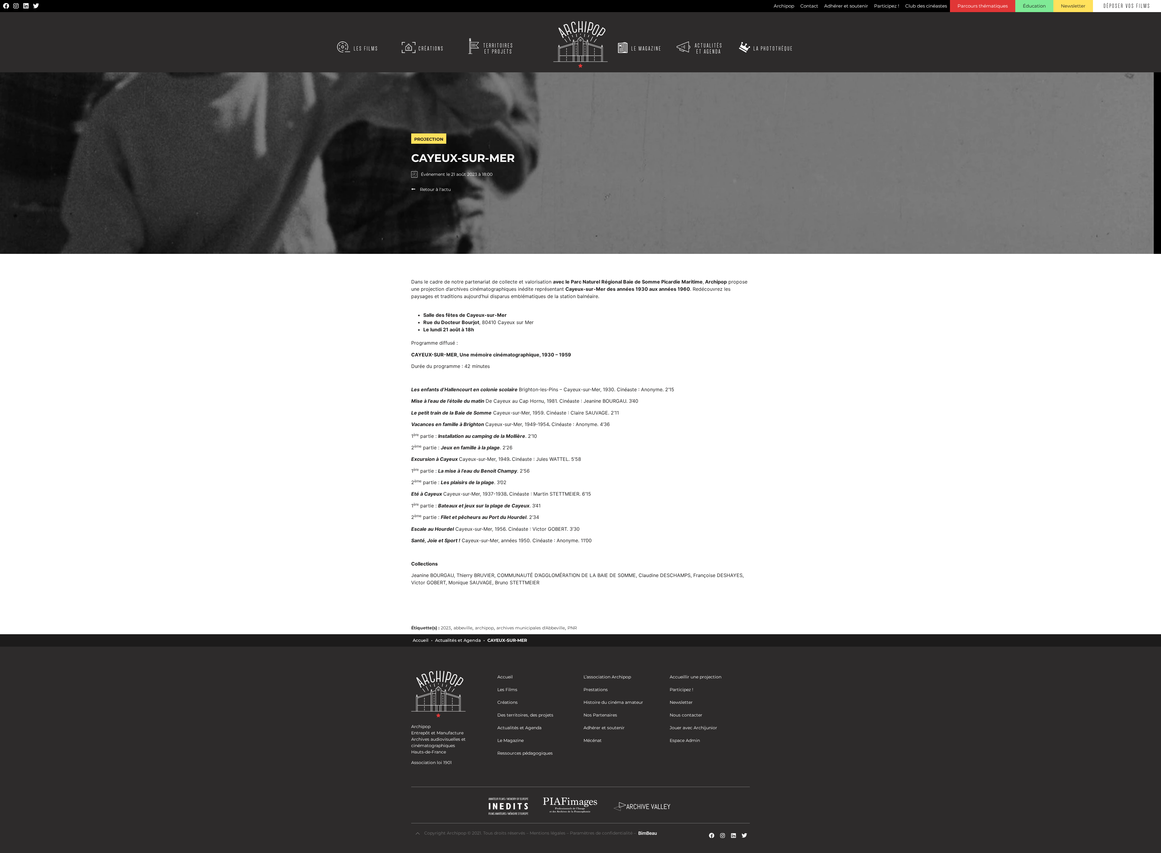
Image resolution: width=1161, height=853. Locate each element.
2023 (446, 628)
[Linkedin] (26, 6)
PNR (572, 628)
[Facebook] (6, 6)
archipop (484, 628)
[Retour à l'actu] (413, 189)
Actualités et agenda (709, 49)
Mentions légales (548, 833)
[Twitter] (36, 6)
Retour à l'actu (435, 189)
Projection (428, 139)
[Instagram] (16, 6)
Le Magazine (646, 49)
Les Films (366, 49)
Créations (431, 49)
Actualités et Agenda (458, 640)
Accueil (420, 640)
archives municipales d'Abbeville (530, 628)
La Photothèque (773, 49)
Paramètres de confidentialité (601, 833)
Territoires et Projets (498, 49)
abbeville (463, 628)
